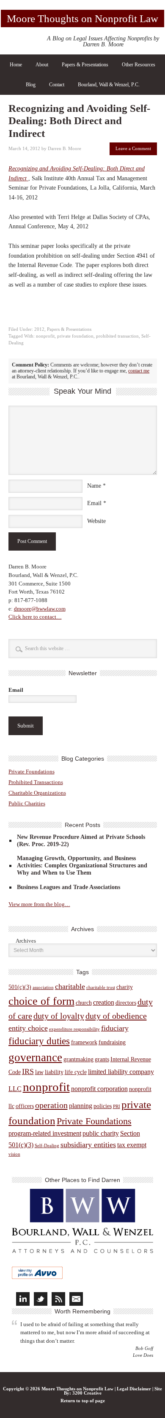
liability (54, 1072)
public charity (100, 1133)
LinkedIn (23, 1299)
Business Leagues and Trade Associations (68, 887)
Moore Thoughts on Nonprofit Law (82, 18)
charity (124, 987)
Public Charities (26, 803)
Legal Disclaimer (134, 1389)
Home (16, 65)
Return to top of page (82, 1400)
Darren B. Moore (64, 148)
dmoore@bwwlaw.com (40, 608)
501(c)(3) (19, 987)
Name (94, 486)
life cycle (76, 1072)
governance (35, 1057)
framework (84, 1042)
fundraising (112, 1042)
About (42, 65)
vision (14, 1154)
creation (103, 1002)
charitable (70, 986)
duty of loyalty (58, 1015)
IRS (28, 1071)
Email (94, 503)
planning (80, 1106)
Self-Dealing (47, 1145)
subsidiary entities (88, 1144)
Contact (56, 85)
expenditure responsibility (74, 1029)
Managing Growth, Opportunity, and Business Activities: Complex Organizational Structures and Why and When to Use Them (82, 865)
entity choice (28, 1028)
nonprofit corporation (99, 1089)
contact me (138, 371)
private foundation (75, 336)
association (43, 987)
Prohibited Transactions (35, 782)
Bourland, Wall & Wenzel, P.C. (109, 85)
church (84, 1003)
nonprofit (45, 336)
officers (25, 1106)
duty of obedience (116, 1015)
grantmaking (78, 1059)
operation (51, 1105)
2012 (39, 329)
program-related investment (44, 1133)
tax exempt (131, 1145)
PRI (116, 1106)
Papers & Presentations (85, 65)
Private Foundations (31, 771)
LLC (15, 1089)
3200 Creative (87, 1393)
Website (96, 521)
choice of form (41, 1001)
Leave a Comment (133, 148)
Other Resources (138, 65)
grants (102, 1059)
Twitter (40, 1299)
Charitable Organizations (37, 793)
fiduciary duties (39, 1041)
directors (126, 1003)
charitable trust (100, 987)
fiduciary (115, 1028)
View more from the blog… (39, 904)
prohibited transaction (117, 336)
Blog (31, 85)
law (39, 1072)
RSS (58, 1299)
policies (103, 1106)
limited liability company (121, 1072)
